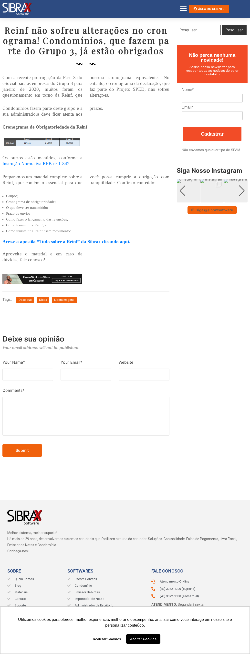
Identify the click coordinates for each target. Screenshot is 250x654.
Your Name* (13, 362)
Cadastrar (212, 134)
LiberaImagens (64, 300)
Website (126, 362)
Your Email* (71, 362)
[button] (183, 8)
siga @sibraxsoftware (214, 210)
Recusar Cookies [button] (107, 639)
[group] (188, 190)
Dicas (43, 300)
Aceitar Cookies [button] (143, 639)
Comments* (13, 390)
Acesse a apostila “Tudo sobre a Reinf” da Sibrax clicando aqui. (66, 241)
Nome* (188, 90)
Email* (187, 107)
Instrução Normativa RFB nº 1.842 (36, 163)
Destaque (25, 300)
